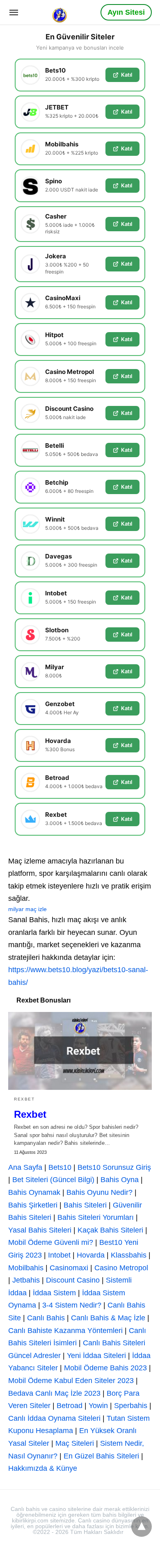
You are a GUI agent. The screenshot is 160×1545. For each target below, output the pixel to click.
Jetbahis (26, 1280)
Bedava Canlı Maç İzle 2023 (54, 1393)
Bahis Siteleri (85, 1205)
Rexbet (24, 1099)
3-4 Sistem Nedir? (71, 1305)
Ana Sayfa (25, 1167)
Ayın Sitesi (126, 12)
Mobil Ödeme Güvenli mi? (50, 1242)
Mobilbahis (25, 1268)
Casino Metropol (121, 1268)
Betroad (69, 1405)
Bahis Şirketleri (32, 1205)
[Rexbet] (80, 1051)
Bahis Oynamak (34, 1192)
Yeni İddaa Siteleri (96, 1355)
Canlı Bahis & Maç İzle (108, 1318)
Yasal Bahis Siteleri (39, 1230)
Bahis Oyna (120, 1180)
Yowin (98, 1405)
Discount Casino (73, 1280)
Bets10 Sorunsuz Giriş (114, 1167)
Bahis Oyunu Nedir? (99, 1192)
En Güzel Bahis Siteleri (101, 1456)
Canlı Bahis (46, 1318)
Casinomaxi (69, 1268)
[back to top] (141, 1526)
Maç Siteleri (74, 1443)
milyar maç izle (27, 909)
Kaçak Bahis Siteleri (110, 1230)
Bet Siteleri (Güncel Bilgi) (53, 1180)
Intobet (59, 1255)
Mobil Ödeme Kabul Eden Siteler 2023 (71, 1380)
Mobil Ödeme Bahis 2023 (105, 1368)
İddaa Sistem (54, 1293)
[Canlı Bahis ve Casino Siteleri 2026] (60, 11)
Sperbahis (130, 1405)
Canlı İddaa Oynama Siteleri (54, 1418)
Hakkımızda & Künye (42, 1468)
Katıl (126, 74)
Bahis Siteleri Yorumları (95, 1217)
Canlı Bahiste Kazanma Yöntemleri (65, 1330)
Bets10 (59, 1167)
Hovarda (91, 1255)
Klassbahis (128, 1255)
